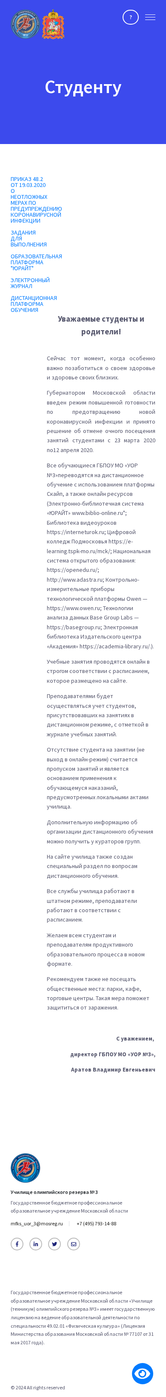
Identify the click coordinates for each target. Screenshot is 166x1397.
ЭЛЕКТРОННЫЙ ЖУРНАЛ (30, 283)
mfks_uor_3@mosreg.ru (37, 1223)
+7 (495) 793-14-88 (96, 1223)
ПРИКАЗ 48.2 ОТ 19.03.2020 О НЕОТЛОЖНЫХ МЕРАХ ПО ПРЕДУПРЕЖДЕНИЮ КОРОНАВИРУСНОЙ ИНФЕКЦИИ (36, 199)
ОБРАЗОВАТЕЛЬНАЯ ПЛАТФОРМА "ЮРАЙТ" (36, 262)
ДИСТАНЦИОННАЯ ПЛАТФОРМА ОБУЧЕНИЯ (34, 304)
